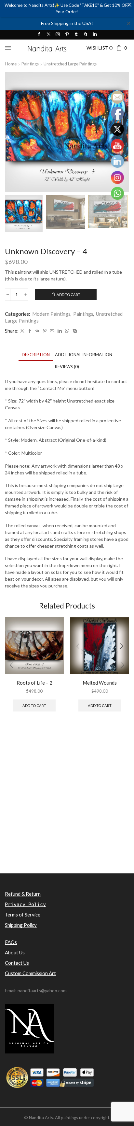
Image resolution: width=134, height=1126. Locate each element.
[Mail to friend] (52, 331)
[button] (13, 133)
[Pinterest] (67, 34)
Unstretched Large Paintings (70, 63)
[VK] (37, 331)
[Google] (86, 34)
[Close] (129, 4)
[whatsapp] (67, 331)
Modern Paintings (51, 314)
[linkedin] (59, 331)
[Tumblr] (76, 34)
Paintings (30, 63)
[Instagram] (58, 34)
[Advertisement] (67, 802)
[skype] (74, 331)
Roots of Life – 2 (34, 683)
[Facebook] (39, 34)
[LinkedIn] (95, 34)
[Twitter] (49, 34)
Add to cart (68, 294)
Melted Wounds (100, 683)
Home (11, 63)
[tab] (36, 355)
